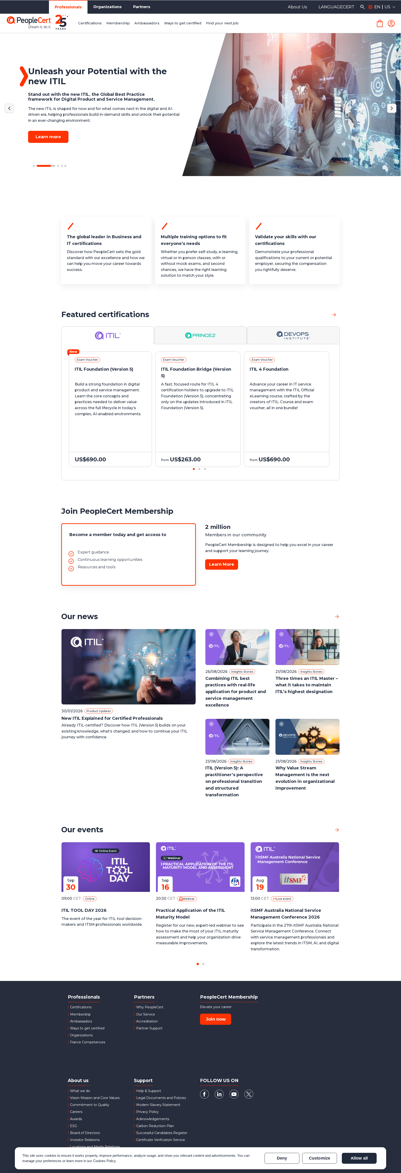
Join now (216, 1019)
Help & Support (148, 1091)
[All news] (337, 616)
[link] (334, 314)
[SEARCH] (362, 7)
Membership (80, 1014)
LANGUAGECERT (336, 7)
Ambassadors (81, 1021)
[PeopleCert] (41, 23)
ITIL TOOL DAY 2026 (84, 910)
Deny (282, 1158)
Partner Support (149, 1028)
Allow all (359, 1158)
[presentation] (29, 413)
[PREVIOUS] (9, 108)
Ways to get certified (87, 1028)
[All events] (337, 830)
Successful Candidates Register (161, 1133)
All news (322, 616)
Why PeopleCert (149, 1007)
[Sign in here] (391, 23)
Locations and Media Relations (95, 1147)
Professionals (68, 7)
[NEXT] (391, 108)
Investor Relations (85, 1140)
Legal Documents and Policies (161, 1098)
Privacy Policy (147, 1112)
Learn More (221, 564)
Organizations (107, 7)
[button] (34, 166)
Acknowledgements (152, 1119)
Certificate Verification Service (160, 1140)
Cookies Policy (104, 1161)
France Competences (87, 1042)
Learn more (48, 136)
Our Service (145, 1014)
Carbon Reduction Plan (155, 1126)
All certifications (312, 314)
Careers (76, 1112)
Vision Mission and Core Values (95, 1098)
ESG (73, 1126)
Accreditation (147, 1021)
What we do (80, 1091)
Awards (76, 1119)
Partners (141, 7)
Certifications (80, 1007)
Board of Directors (85, 1133)
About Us (297, 7)
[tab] (107, 335)
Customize (319, 1158)
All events (320, 829)
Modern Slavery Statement (158, 1105)
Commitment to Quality (89, 1105)
